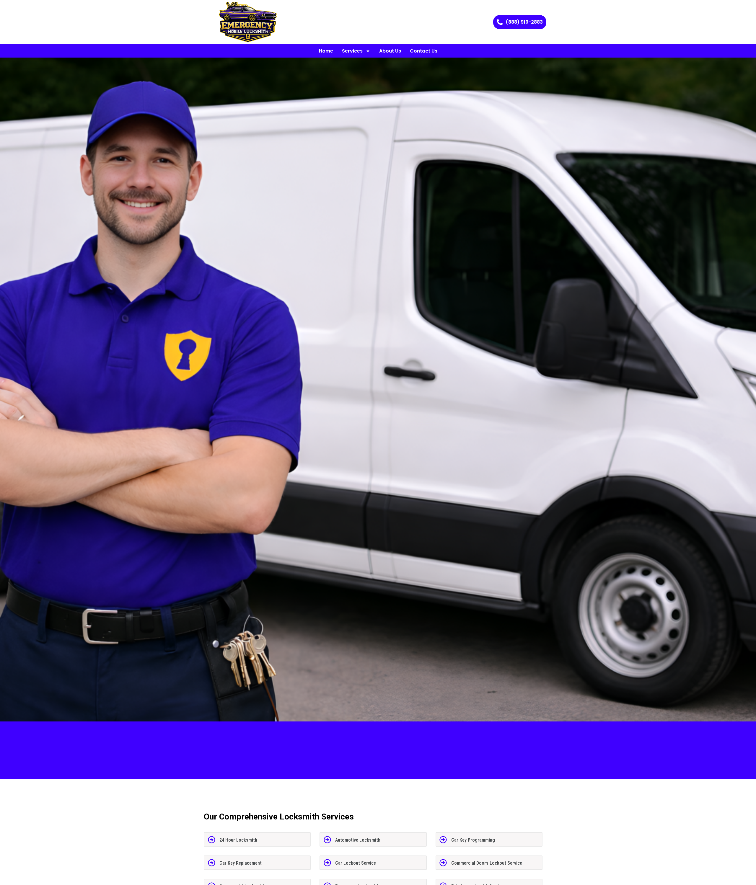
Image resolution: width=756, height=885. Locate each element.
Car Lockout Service (355, 863)
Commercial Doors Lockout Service (486, 863)
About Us (390, 51)
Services (352, 51)
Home (326, 51)
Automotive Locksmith (357, 840)
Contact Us (423, 51)
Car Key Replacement (240, 863)
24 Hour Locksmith (238, 840)
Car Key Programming (473, 840)
